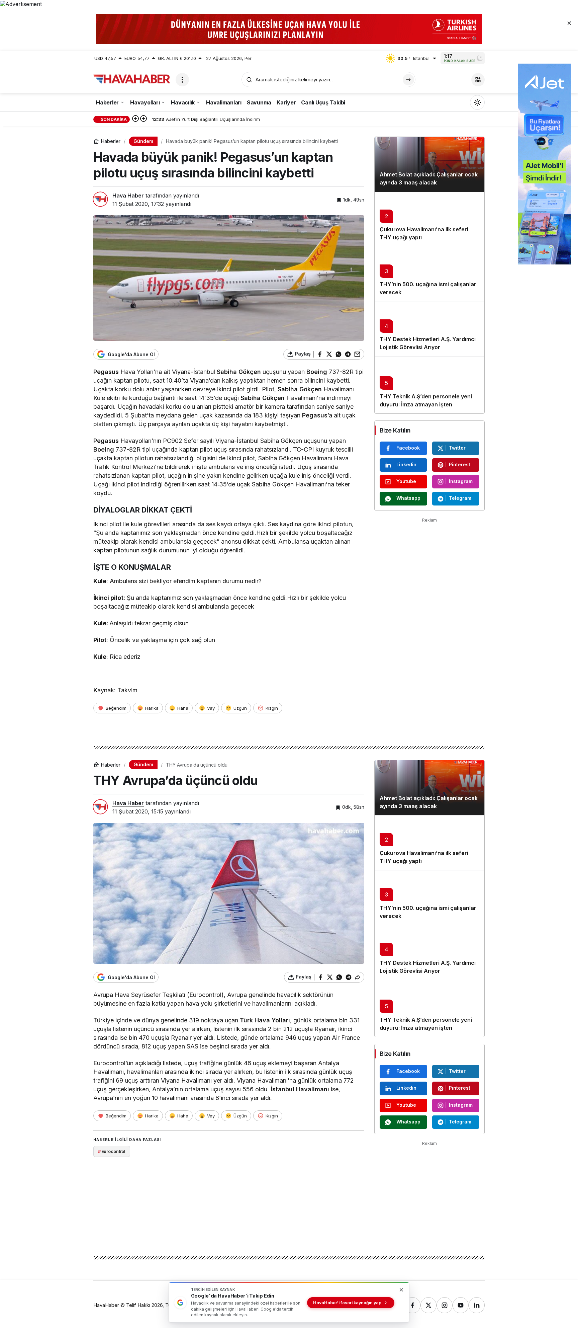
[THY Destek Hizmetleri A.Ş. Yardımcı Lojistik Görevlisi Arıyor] (429, 329)
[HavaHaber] (131, 79)
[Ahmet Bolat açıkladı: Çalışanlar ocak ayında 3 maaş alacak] (429, 164)
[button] (478, 79)
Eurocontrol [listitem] (111, 1151)
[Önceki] (135, 119)
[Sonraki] (143, 119)
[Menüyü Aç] (182, 79)
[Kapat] (569, 22)
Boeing (316, 371)
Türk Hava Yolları (265, 1020)
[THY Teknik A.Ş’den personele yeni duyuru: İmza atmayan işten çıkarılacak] (429, 385)
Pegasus (106, 371)
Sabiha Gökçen (239, 371)
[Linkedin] (477, 1305)
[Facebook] (412, 1305)
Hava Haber (128, 195)
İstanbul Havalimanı (300, 1089)
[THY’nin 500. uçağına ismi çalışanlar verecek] (429, 274)
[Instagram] (445, 1305)
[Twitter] (428, 1305)
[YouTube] (461, 1305)
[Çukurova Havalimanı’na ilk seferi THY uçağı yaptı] (429, 219)
